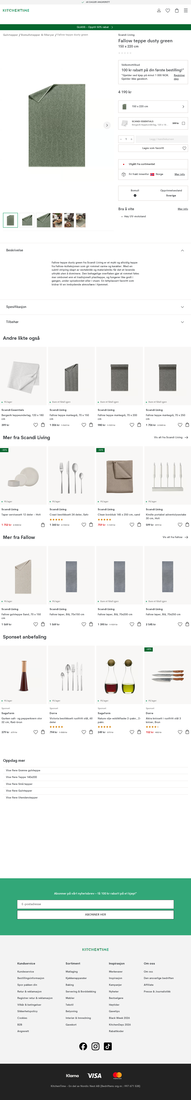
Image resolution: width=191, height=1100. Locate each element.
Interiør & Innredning (78, 1018)
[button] (125, 53)
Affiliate (149, 985)
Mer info (180, 174)
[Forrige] (6, 125)
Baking (70, 985)
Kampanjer (115, 985)
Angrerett (23, 1031)
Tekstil (69, 1004)
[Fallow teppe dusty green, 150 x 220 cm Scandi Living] (57, 125)
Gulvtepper (10, 34)
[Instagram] (95, 1046)
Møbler (70, 998)
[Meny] (185, 10)
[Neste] (107, 125)
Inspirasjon (115, 978)
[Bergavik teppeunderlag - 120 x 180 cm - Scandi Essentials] (124, 123)
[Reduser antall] (120, 139)
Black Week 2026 (119, 1018)
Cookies (22, 1018)
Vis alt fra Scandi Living (168, 437)
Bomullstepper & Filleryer (37, 34)
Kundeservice (25, 971)
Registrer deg (179, 77)
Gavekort (71, 1024)
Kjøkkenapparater (76, 978)
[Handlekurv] (176, 10)
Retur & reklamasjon (29, 991)
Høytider (114, 1004)
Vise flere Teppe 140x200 (21, 777)
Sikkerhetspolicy (27, 1011)
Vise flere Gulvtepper (19, 790)
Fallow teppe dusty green (72, 35)
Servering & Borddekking (81, 991)
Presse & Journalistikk (157, 991)
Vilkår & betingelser (29, 1004)
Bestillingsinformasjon (30, 978)
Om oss (148, 971)
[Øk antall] (131, 139)
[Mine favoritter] (167, 10)
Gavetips (114, 1011)
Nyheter (114, 991)
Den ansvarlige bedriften (159, 978)
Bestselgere (116, 998)
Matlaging (72, 971)
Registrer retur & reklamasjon (35, 998)
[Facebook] (83, 1046)
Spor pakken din (27, 985)
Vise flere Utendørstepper (22, 797)
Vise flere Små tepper (19, 784)
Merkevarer (116, 971)
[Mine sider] (158, 10)
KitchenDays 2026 (120, 1024)
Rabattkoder (116, 1031)
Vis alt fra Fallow (172, 537)
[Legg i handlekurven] (43, 424)
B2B (19, 1024)
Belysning (71, 1011)
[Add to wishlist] (36, 424)
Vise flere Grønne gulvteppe (23, 770)
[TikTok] (108, 1046)
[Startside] (16, 10)
